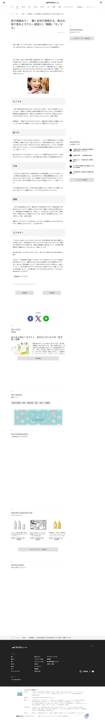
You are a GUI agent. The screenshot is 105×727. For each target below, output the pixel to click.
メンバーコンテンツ (68, 7)
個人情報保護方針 (65, 716)
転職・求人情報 (64, 692)
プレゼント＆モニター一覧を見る (38, 549)
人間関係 (22, 14)
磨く (30, 7)
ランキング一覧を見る (82, 180)
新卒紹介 (57, 707)
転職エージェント (63, 707)
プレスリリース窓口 (38, 659)
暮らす (42, 7)
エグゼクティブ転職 (72, 707)
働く (18, 7)
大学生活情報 (81, 700)
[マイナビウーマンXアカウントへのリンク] (89, 671)
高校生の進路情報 (35, 697)
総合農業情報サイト (68, 701)
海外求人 (70, 692)
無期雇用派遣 (84, 708)
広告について (37, 656)
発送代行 (51, 712)
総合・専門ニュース (46, 700)
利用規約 (49, 659)
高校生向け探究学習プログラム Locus (47, 697)
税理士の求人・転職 (36, 708)
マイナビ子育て (77, 701)
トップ (11, 7)
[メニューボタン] (3, 2)
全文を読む (38, 358)
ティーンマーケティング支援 (72, 700)
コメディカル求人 (62, 708)
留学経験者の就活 (41, 692)
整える (23, 7)
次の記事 (52, 293)
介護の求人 (34, 710)
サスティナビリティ (49, 716)
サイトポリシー (37, 666)
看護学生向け (48, 692)
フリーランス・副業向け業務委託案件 (73, 693)
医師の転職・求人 (70, 708)
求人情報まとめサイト (36, 700)
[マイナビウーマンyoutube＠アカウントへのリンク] (93, 671)
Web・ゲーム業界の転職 (41, 707)
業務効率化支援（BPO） (43, 712)
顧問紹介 (43, 708)
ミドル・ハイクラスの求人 (78, 692)
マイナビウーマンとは (52, 656)
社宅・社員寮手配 (71, 712)
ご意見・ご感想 (50, 664)
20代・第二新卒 (51, 707)
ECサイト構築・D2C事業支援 (38, 703)
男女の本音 (30, 403)
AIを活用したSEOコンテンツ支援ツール (49, 704)
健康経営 (56, 712)
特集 (60, 7)
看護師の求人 (55, 708)
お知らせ (36, 664)
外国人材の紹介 (50, 710)
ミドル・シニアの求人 (46, 693)
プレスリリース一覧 (38, 661)
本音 (24, 403)
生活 (41, 403)
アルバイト (34, 693)
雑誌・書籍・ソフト (45, 701)
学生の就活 (34, 692)
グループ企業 (59, 716)
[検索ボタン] (101, 2)
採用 (54, 716)
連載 (54, 7)
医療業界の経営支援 (42, 710)
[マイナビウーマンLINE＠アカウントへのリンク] (85, 671)
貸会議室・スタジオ (63, 712)
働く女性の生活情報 (36, 701)
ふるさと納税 (47, 703)
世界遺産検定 (60, 701)
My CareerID (62, 703)
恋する (35, 7)
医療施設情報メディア (70, 703)
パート (39, 693)
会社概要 (39, 716)
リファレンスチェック (80, 712)
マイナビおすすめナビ (16, 679)
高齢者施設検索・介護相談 (63, 704)
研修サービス (34, 712)
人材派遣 (34, 707)
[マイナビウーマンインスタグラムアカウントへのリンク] (81, 671)
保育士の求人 (77, 708)
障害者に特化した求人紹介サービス (58, 693)
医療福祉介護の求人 (36, 695)
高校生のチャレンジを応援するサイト (58, 700)
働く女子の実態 (16, 403)
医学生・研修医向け (56, 692)
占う (48, 7)
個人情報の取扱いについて (53, 661)
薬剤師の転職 (48, 708)
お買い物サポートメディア (81, 703)
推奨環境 (36, 668)
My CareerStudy (54, 703)
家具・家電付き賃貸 (36, 704)
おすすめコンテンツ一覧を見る (82, 38)
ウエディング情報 (53, 701)
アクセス (43, 716)
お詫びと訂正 (37, 671)
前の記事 (24, 293)
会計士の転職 (79, 707)
